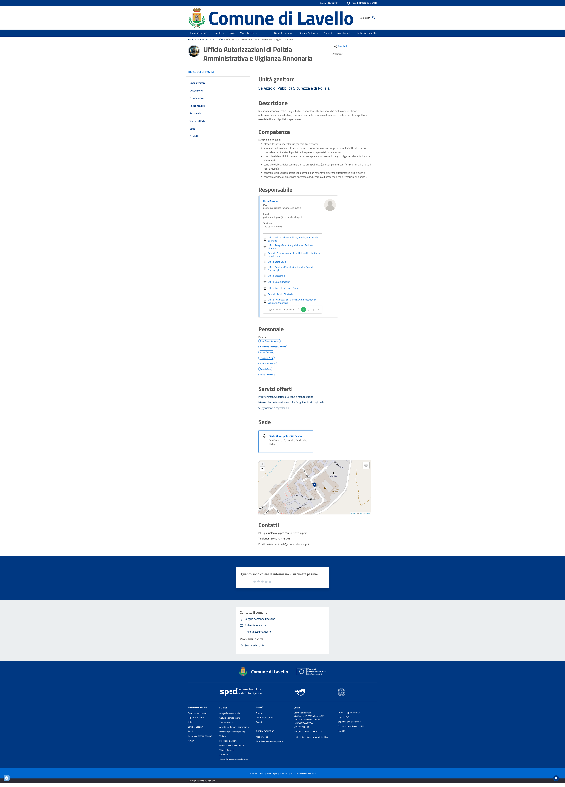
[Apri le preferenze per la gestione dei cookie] (7, 779)
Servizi (223, 707)
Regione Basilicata (329, 3)
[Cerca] (373, 17)
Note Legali (272, 773)
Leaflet (353, 513)
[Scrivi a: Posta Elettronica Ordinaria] (314, 734)
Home (191, 39)
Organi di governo (196, 717)
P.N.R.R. (341, 731)
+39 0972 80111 (301, 727)
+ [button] (262, 464)
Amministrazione (205, 39)
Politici (191, 731)
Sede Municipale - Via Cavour (286, 436)
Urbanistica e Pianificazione (232, 731)
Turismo (223, 736)
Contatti (298, 707)
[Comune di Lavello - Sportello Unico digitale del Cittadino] (197, 17)
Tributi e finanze (226, 750)
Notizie (259, 713)
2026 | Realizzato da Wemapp (202, 780)
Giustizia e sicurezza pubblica (232, 745)
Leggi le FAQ (343, 717)
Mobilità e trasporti (228, 740)
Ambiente (224, 754)
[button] (362, 3)
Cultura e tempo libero (229, 717)
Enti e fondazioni (195, 726)
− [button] (262, 468)
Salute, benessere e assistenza (233, 759)
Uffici (220, 39)
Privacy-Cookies (257, 773)
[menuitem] (283, 33)
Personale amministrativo (200, 736)
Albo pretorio (262, 736)
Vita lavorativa (226, 722)
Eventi (259, 722)
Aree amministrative (197, 713)
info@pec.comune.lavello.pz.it (308, 731)
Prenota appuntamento (349, 712)
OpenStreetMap (364, 513)
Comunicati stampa (265, 717)
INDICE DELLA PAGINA (201, 72)
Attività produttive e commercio (234, 727)
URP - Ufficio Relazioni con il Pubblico (311, 737)
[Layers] (366, 465)
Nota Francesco (272, 201)
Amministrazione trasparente (269, 741)
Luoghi (191, 740)
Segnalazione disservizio (349, 721)
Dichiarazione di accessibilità (351, 726)
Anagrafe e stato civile (229, 713)
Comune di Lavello (281, 17)
